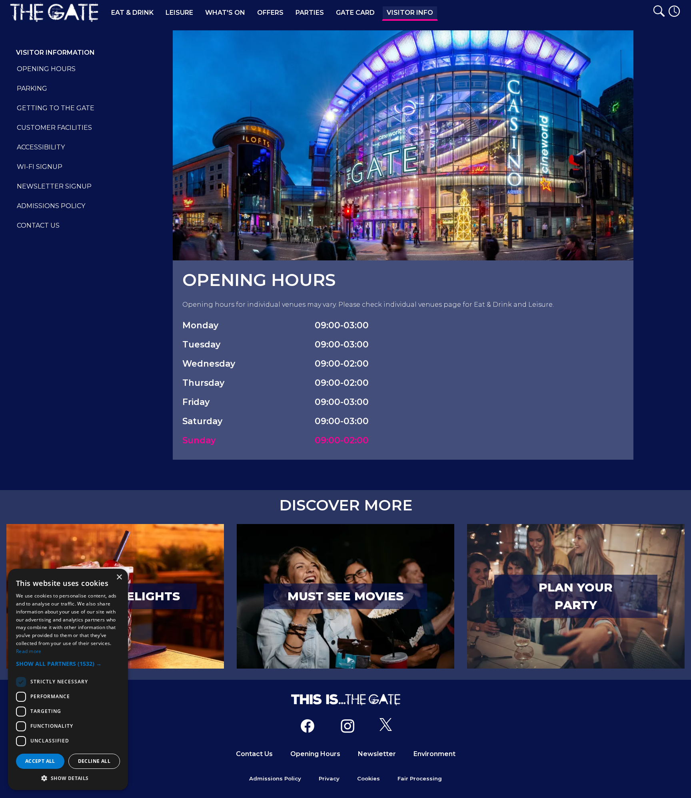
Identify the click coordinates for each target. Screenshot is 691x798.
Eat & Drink (132, 12)
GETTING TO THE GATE (55, 108)
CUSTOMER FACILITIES (54, 127)
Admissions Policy (275, 778)
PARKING (32, 88)
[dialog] (68, 679)
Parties (310, 12)
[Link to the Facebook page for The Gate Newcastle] (308, 727)
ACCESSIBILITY (41, 147)
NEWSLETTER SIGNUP (54, 186)
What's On (225, 12)
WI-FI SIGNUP (39, 167)
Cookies (368, 778)
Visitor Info (410, 12)
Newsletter (377, 754)
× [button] (119, 577)
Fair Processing (419, 778)
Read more (29, 651)
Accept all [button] (40, 761)
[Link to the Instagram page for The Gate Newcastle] (347, 727)
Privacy (329, 778)
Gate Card (355, 12)
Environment (434, 754)
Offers (270, 12)
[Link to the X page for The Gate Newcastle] (385, 727)
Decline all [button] (94, 761)
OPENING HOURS (46, 69)
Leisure (179, 12)
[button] (68, 663)
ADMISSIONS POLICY (51, 206)
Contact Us (254, 754)
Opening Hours (315, 754)
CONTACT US (38, 225)
